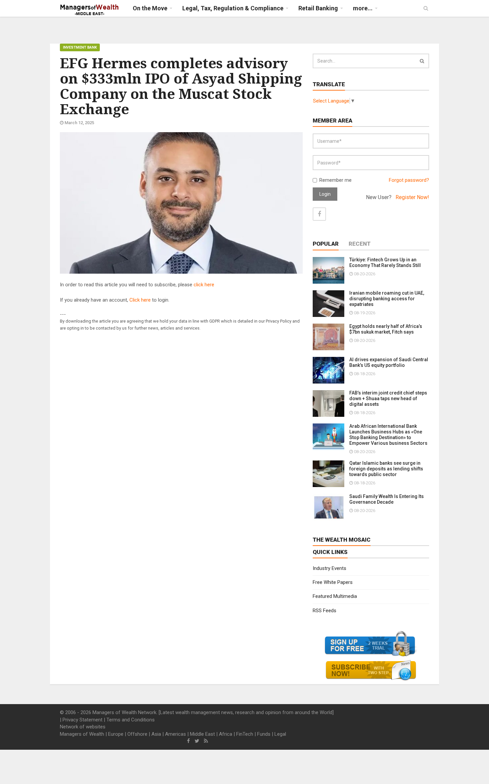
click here (204, 285)
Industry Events (329, 568)
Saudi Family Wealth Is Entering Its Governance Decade (386, 499)
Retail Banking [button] (318, 8)
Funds (263, 734)
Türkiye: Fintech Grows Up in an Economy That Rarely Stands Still (385, 262)
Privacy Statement (82, 720)
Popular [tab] (326, 243)
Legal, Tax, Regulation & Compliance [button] (232, 8)
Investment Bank (80, 47)
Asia (156, 734)
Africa (225, 734)
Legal (280, 734)
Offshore (137, 734)
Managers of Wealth (82, 734)
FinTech (244, 734)
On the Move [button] (150, 8)
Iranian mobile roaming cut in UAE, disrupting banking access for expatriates (386, 298)
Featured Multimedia (335, 596)
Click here (140, 300)
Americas (175, 734)
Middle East (202, 734)
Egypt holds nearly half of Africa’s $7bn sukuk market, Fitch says (385, 329)
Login (325, 194)
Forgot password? (409, 180)
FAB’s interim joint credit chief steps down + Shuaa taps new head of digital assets (388, 398)
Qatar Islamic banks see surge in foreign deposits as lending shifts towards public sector (386, 468)
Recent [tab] (360, 243)
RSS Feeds (324, 611)
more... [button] (363, 8)
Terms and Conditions (130, 720)
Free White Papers (333, 582)
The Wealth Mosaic (342, 539)
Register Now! (412, 197)
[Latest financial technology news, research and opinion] (89, 10)
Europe (115, 734)
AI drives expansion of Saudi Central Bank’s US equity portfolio (388, 362)
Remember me (335, 180)
